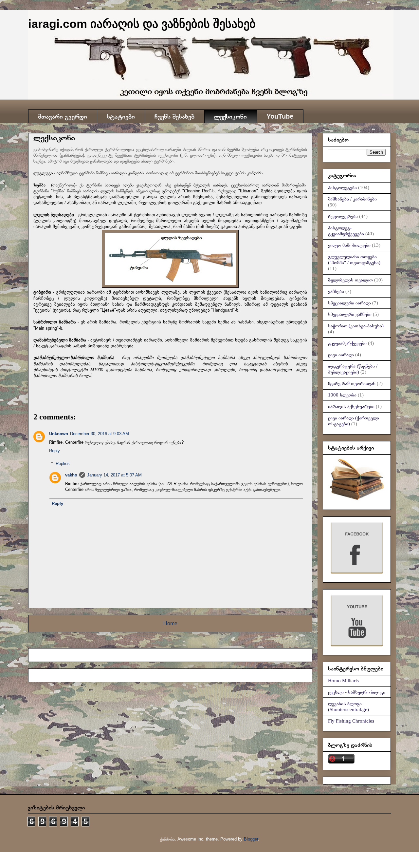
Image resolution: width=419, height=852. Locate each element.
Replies (63, 463)
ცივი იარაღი (341, 354)
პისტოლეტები (342, 187)
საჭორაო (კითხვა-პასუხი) (356, 325)
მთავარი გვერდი (62, 116)
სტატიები (121, 116)
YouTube (279, 116)
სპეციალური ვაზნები (350, 314)
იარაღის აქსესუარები (351, 406)
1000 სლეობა (342, 394)
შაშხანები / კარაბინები (352, 199)
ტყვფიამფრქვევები (347, 343)
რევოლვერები (343, 216)
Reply (54, 450)
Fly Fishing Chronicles (351, 721)
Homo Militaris (343, 680)
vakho (71, 475)
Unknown (58, 433)
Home (170, 623)
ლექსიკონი (230, 116)
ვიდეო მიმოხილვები (349, 245)
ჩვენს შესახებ (174, 116)
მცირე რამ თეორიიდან (351, 383)
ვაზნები (336, 291)
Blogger (251, 839)
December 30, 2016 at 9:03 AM (99, 433)
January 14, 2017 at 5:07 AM (114, 475)
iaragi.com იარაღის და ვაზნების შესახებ (142, 23)
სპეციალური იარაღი (349, 302)
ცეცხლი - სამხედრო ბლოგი (356, 692)
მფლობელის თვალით (350, 279)
